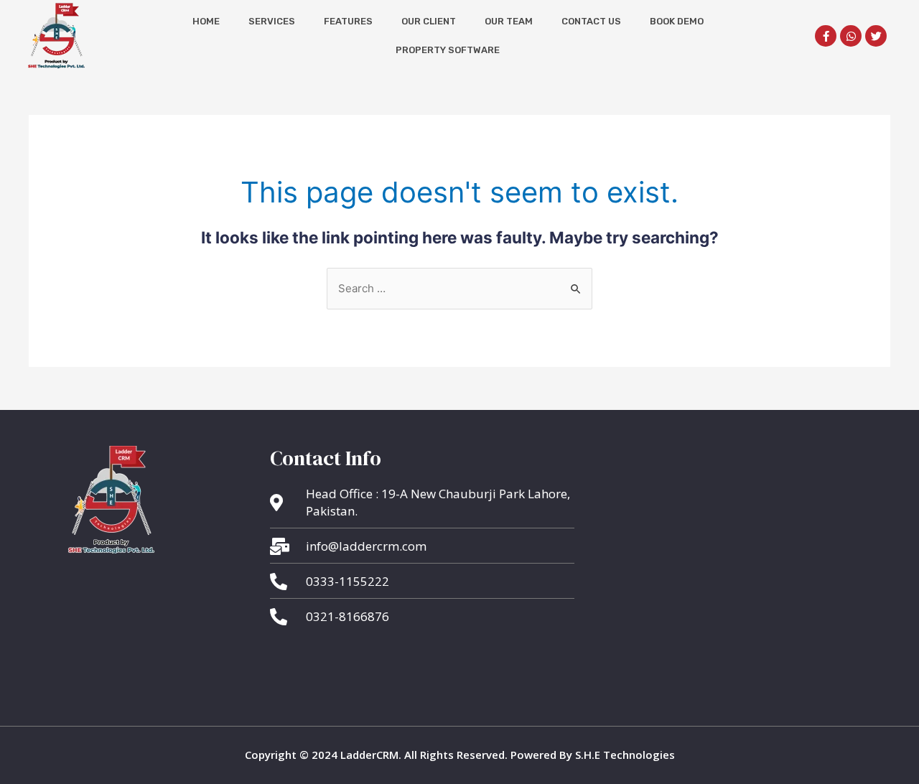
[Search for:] (459, 288)
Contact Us (591, 21)
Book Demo (677, 21)
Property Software (448, 50)
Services (271, 21)
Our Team (509, 21)
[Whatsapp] (851, 36)
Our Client (428, 21)
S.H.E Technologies (623, 754)
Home (206, 21)
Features (348, 21)
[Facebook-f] (825, 36)
